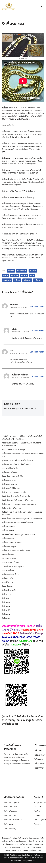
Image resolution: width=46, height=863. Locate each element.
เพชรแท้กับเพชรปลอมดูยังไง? (13, 566)
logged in (17, 409)
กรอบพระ (11, 270)
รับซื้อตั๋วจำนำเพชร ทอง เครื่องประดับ (16, 550)
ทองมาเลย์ (33, 270)
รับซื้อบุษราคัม (7, 578)
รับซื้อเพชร (6, 618)
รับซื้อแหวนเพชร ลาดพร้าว (12, 543)
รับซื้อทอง (17, 280)
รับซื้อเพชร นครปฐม (9, 484)
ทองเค (32, 275)
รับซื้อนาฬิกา (6, 610)
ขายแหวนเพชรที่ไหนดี (10, 562)
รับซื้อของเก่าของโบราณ (11, 574)
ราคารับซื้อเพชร (8, 554)
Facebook (37, 807)
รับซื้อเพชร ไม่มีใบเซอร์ (11, 488)
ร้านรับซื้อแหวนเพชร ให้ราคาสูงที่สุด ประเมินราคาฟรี (22, 519)
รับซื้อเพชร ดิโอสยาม (10, 472)
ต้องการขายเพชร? (9, 558)
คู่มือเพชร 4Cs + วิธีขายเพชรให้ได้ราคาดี (17, 460)
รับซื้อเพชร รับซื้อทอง (20, 375)
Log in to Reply (37, 306)
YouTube (37, 811)
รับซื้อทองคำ (27, 280)
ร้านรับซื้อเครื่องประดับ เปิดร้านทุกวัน (16, 496)
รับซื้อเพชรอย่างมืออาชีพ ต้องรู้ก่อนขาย (16, 464)
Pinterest (37, 824)
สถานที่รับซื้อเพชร (8, 582)
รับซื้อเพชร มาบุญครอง (10, 547)
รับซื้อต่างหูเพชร (8, 531)
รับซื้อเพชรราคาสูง (9, 480)
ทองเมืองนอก (7, 280)
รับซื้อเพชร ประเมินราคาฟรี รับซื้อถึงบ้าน (17, 523)
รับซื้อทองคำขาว (8, 606)
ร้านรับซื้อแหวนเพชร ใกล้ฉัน (12, 476)
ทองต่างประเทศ (21, 270)
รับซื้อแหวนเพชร (8, 527)
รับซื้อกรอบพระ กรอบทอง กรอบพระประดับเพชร (20, 504)
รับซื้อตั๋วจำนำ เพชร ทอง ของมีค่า (14, 492)
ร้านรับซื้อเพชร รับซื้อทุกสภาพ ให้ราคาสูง (17, 500)
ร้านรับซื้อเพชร (7, 586)
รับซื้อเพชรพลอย (8, 539)
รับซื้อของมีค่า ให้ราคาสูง (11, 508)
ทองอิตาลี (24, 275)
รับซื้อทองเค (37, 280)
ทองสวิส (5, 275)
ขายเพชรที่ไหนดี (8, 570)
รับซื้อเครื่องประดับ (9, 590)
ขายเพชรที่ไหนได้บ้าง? (10, 468)
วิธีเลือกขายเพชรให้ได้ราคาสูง (13, 450)
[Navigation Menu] (41, 7)
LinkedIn (37, 815)
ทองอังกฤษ (14, 275)
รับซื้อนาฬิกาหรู (39, 764)
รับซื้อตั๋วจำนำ (7, 594)
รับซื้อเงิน (5, 598)
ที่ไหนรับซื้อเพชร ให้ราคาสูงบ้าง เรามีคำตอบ (19, 535)
